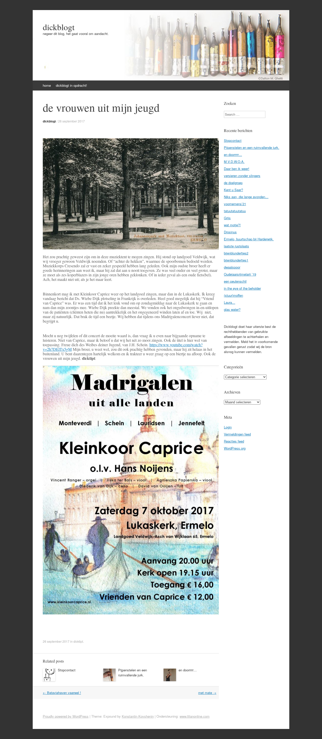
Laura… (229, 302)
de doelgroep (233, 182)
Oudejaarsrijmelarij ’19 (240, 274)
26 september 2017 (71, 121)
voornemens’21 (235, 203)
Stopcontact (66, 670)
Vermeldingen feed (237, 434)
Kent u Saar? (233, 189)
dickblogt (58, 27)
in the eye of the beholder (242, 288)
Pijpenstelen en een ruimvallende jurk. (132, 672)
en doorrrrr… (188, 670)
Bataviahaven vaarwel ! (62, 692)
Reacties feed (234, 441)
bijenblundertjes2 (236, 253)
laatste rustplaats (236, 246)
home (47, 85)
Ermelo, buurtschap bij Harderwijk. (249, 239)
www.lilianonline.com (195, 716)
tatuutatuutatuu (235, 210)
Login (228, 427)
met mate (207, 692)
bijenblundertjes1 (236, 260)
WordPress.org (235, 448)
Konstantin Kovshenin (138, 716)
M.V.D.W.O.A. (234, 161)
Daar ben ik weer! (236, 168)
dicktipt (78, 641)
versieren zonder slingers (242, 175)
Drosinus (230, 232)
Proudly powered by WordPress (66, 716)
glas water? (232, 309)
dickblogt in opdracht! (71, 85)
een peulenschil (235, 281)
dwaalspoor (232, 267)
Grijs (227, 217)
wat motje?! (232, 225)
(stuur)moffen (233, 295)
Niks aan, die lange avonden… (246, 196)
